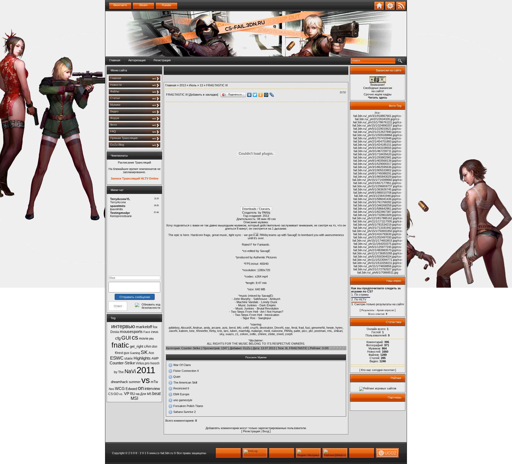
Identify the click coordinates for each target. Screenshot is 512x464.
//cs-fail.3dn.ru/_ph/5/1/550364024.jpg (378, 255)
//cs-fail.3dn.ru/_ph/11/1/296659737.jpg (377, 184)
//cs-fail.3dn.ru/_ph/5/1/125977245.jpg (377, 245)
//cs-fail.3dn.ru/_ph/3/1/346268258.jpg (377, 204)
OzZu (246, 348)
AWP (155, 358)
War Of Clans (182, 365)
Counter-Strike (122, 363)
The (121, 372)
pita (151, 338)
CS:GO (113, 394)
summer (135, 382)
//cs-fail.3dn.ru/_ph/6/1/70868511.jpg (379, 271)
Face (146, 331)
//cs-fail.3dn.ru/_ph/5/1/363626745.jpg (378, 188)
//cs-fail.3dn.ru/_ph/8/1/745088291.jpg (377, 172)
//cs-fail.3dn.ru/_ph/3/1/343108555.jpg (377, 146)
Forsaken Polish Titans (188, 406)
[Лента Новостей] (401, 9)
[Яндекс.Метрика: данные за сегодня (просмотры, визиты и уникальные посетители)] (308, 453)
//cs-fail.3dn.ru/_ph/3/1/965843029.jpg (377, 175)
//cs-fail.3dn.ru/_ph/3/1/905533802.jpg (377, 168)
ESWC (116, 358)
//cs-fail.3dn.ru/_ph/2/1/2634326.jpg (378, 117)
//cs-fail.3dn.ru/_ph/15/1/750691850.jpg (377, 229)
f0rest (119, 353)
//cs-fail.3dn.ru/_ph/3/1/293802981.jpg (377, 156)
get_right (136, 346)
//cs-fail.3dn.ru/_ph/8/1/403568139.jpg (377, 159)
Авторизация (137, 60)
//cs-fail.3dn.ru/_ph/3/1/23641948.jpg (378, 194)
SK (144, 352)
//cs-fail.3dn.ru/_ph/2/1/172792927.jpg (377, 267)
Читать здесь (377, 97)
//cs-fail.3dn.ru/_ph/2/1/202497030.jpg (377, 236)
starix (128, 358)
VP (126, 394)
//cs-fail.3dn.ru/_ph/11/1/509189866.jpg (377, 133)
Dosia (114, 332)
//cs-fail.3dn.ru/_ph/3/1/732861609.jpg (377, 213)
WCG (120, 388)
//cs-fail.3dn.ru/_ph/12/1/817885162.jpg (377, 216)
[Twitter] (255, 94)
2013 (182, 85)
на (137, 394)
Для (143, 394)
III (286, 348)
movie (143, 338)
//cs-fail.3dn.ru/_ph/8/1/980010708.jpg (377, 191)
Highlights (142, 358)
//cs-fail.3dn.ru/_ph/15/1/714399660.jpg (377, 178)
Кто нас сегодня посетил (377, 370)
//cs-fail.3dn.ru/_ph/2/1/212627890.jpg (377, 130)
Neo (111, 388)
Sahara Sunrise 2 (184, 411)
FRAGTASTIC (298, 348)
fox (155, 327)
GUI (126, 338)
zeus (154, 332)
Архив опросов (385, 310)
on (141, 388)
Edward (131, 389)
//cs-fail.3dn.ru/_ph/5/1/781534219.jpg (377, 223)
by (115, 372)
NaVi (130, 371)
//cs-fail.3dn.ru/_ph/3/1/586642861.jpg (377, 207)
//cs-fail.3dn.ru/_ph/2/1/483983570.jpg (377, 248)
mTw (154, 382)
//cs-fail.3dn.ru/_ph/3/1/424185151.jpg (377, 143)
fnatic (120, 345)
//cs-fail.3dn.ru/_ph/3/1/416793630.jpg (378, 232)
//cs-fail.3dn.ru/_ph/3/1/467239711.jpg (378, 149)
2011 (146, 370)
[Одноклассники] (260, 94)
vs (145, 380)
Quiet (176, 376)
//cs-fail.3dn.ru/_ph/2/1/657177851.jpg (378, 181)
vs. (121, 394)
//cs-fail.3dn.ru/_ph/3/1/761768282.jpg (377, 200)
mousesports (131, 331)
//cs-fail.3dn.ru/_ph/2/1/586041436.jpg (377, 197)
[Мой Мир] (266, 94)
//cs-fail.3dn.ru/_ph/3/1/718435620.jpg (377, 152)
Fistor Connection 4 (186, 370)
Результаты (367, 310)
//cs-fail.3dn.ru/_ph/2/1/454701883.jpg (377, 140)
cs (135, 337)
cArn (147, 346)
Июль (193, 85)
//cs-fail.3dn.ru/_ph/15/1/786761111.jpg (377, 120)
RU (132, 394)
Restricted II (181, 388)
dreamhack (119, 382)
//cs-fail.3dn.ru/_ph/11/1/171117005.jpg (378, 220)
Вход (265, 431)
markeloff (144, 327)
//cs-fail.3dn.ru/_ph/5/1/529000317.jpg (377, 162)
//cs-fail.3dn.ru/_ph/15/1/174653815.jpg (377, 239)
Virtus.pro (143, 363)
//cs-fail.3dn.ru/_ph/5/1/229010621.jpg (378, 127)
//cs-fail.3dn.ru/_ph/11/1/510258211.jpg (378, 261)
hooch (154, 363)
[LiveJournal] (272, 94)
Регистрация (162, 60)
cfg (118, 338)
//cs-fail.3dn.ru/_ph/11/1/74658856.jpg (378, 264)
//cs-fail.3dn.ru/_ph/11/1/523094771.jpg (377, 258)
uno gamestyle (182, 400)
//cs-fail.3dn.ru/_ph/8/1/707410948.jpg (378, 136)
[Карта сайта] (390, 9)
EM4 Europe (181, 394)
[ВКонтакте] (249, 94)
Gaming (135, 353)
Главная (114, 60)
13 (201, 85)
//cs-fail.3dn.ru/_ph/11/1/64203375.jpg (378, 242)
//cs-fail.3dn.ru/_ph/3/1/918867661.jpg (374, 114)
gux (126, 353)
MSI (134, 398)
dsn (154, 346)
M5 (149, 394)
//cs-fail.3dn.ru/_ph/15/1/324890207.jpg (377, 124)
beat (156, 393)
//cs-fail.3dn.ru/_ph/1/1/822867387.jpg (377, 210)
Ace (151, 353)
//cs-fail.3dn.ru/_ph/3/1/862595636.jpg (377, 165)
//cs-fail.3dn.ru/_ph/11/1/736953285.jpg (377, 252)
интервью (123, 326)
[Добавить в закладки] (379, 9)
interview (152, 388)
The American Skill (185, 382)
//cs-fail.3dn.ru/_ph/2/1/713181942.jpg (377, 226)
